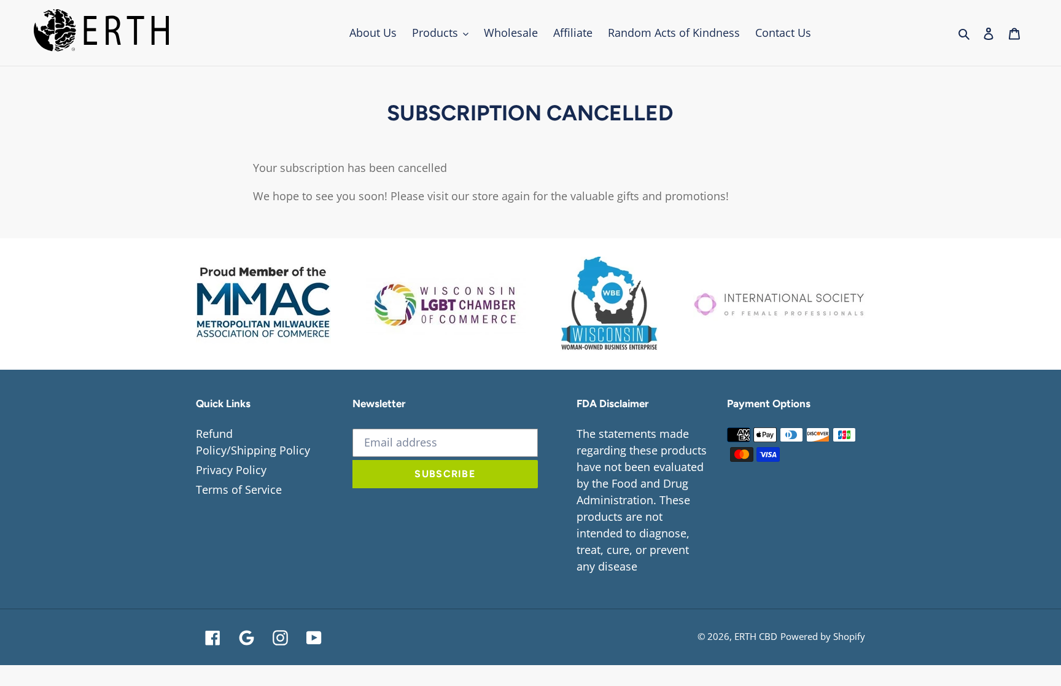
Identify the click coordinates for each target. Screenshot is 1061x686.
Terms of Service (239, 489)
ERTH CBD (755, 636)
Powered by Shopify (822, 636)
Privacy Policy (231, 469)
